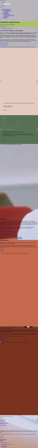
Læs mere (4, 109)
